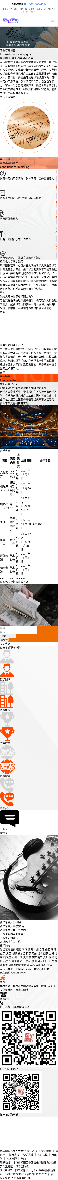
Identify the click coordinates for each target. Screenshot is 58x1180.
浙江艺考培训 (7, 949)
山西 (47, 949)
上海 (51, 953)
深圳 (30, 949)
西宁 (5, 961)
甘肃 (51, 957)
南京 (24, 949)
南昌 (34, 953)
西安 (45, 953)
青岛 (32, 965)
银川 (22, 961)
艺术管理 (11, 1158)
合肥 (41, 949)
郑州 (14, 957)
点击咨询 (37, 524)
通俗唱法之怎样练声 (11, 942)
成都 (14, 953)
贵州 (45, 957)
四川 (45, 961)
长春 (28, 953)
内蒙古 (33, 957)
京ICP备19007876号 (38, 1174)
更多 (2, 292)
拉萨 (28, 961)
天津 (25, 957)
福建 (18, 949)
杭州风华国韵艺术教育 (16, 965)
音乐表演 (32, 1151)
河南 (40, 961)
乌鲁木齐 (14, 961)
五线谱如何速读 (9, 938)
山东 (51, 961)
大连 (49, 965)
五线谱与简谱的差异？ (13, 934)
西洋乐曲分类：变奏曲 (13, 930)
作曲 (23, 1158)
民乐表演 (42, 1155)
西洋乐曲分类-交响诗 (12, 926)
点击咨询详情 (7, 97)
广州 (36, 949)
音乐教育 (46, 1151)
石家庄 (7, 957)
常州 (38, 965)
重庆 (2, 953)
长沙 (20, 957)
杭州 (34, 961)
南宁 (40, 957)
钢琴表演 (14, 1155)
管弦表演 (28, 1155)
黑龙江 (21, 953)
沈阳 (53, 949)
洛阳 (43, 965)
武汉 (8, 953)
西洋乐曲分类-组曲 (10, 922)
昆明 (40, 953)
